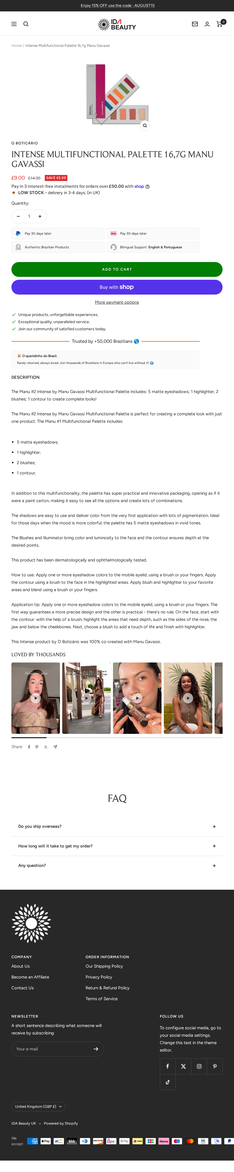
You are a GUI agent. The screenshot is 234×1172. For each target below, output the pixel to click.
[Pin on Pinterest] (36, 747)
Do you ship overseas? (40, 826)
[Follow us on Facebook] (167, 1066)
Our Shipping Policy (104, 966)
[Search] (26, 24)
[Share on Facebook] (29, 747)
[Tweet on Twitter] (45, 747)
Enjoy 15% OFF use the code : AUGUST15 (118, 5)
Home (16, 45)
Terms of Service (102, 998)
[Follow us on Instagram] (199, 1066)
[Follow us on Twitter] (183, 1066)
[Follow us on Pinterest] (215, 1066)
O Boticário (24, 143)
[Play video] (36, 698)
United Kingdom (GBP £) (35, 1106)
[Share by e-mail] (55, 747)
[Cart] (220, 24)
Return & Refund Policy (108, 987)
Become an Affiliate (30, 977)
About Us (20, 966)
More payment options (117, 302)
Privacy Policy (99, 977)
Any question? (32, 865)
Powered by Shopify (61, 1123)
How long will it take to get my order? (55, 846)
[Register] (96, 1049)
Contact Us (22, 987)
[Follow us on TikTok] (167, 1082)
